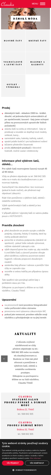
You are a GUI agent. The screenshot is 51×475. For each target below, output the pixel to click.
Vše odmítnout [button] (37, 463)
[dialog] (25, 457)
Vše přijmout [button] (13, 463)
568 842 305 (27, 414)
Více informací (35, 458)
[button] (25, 470)
